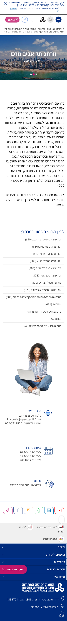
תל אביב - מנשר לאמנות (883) (45, 268)
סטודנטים (59, 562)
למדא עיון (22, 527)
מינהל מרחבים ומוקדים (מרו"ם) (52, 31)
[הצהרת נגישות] (61, 614)
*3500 (35, 607)
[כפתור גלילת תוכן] (61, 520)
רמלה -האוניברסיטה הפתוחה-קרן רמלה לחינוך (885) (33, 297)
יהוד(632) (56, 318)
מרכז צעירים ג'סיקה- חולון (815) (44, 311)
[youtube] (59, 510)
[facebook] (18, 510)
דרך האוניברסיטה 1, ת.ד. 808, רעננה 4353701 (33, 599)
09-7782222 (50, 607)
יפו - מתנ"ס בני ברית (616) (46, 246)
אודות (33, 28)
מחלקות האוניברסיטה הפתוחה (17, 28)
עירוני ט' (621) (53, 304)
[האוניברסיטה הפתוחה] (44, 19)
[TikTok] (8, 510)
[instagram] (28, 510)
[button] (31, 20)
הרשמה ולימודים (55, 554)
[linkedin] (49, 510)
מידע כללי (59, 577)
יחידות (61, 547)
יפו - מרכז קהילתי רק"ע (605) (45, 261)
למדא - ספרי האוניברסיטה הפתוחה (50, 529)
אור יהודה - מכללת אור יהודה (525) (42, 290)
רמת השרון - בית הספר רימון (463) (42, 326)
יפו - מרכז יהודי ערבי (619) (47, 253)
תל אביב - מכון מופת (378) (47, 275)
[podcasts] (38, 510)
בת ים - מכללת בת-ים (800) (46, 282)
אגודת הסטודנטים (50, 538)
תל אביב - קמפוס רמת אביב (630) (43, 239)
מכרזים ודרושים (56, 569)
